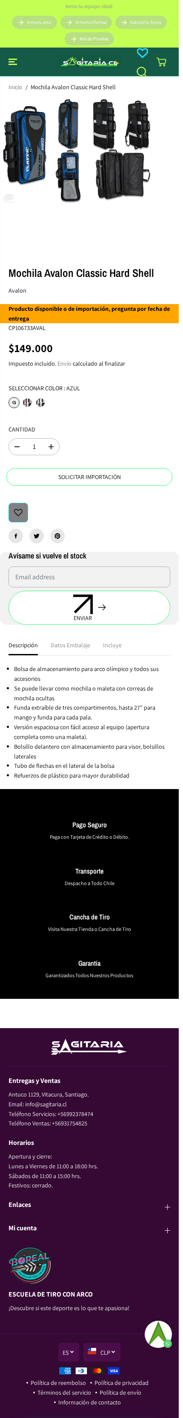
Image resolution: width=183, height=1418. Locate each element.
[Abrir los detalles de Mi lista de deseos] (142, 53)
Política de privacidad (121, 1383)
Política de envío (120, 1392)
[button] (14, 62)
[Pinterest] (57, 536)
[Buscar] (142, 72)
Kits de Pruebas (94, 39)
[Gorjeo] (36, 536)
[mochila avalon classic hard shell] (80, 151)
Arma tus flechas (90, 22)
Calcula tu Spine (145, 22)
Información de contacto (89, 1402)
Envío (64, 363)
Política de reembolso (58, 1383)
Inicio (15, 87)
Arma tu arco (39, 22)
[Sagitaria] (89, 61)
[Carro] (161, 62)
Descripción (23, 645)
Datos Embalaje (70, 645)
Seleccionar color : (44, 388)
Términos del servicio (64, 1392)
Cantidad (22, 429)
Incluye (112, 645)
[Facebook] (16, 536)
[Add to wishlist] (18, 512)
